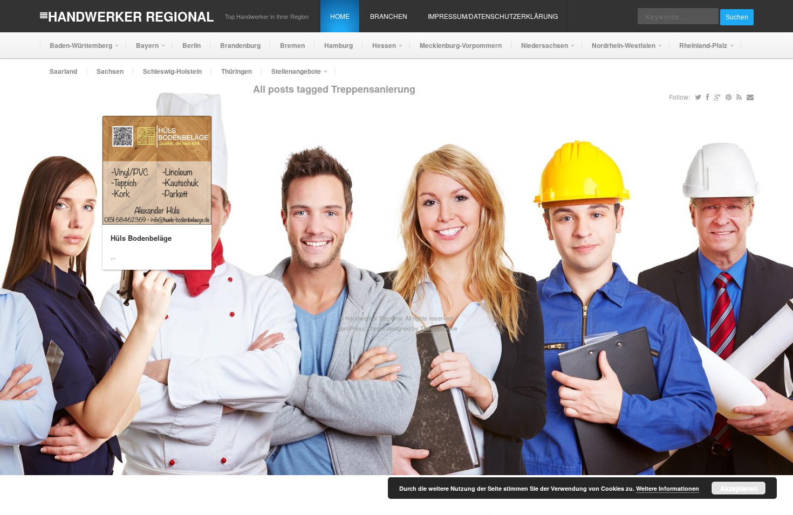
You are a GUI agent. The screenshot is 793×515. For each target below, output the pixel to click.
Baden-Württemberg (76, 49)
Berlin (191, 45)
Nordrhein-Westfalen (618, 49)
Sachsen (110, 71)
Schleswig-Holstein (172, 71)
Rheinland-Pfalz (698, 49)
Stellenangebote (291, 75)
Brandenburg (240, 45)
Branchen (388, 15)
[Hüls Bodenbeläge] (156, 170)
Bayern (142, 49)
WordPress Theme (360, 328)
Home (340, 15)
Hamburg (338, 45)
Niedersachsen (539, 49)
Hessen (379, 49)
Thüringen (236, 71)
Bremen (292, 45)
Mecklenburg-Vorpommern (461, 45)
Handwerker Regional (131, 16)
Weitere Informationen (667, 488)
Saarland (63, 71)
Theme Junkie (438, 328)
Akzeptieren (738, 488)
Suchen (737, 17)
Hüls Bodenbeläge (141, 238)
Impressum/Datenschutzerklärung (493, 15)
